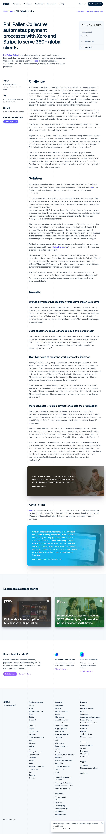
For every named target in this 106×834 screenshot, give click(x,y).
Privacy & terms (86, 720)
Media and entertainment (64, 760)
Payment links (34, 755)
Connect (32, 726)
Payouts (32, 760)
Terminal (32, 775)
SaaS (56, 740)
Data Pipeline (33, 731)
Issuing (31, 746)
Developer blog (60, 814)
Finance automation (62, 723)
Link (30, 749)
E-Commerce (59, 717)
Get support (84, 765)
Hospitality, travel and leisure (65, 755)
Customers (8, 11)
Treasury (32, 778)
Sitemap (83, 731)
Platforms (58, 737)
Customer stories (86, 708)
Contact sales (94, 4)
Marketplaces (59, 731)
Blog (82, 711)
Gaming (57, 752)
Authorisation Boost (36, 711)
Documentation (60, 797)
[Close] (102, 823)
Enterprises (59, 705)
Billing (31, 714)
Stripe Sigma (33, 769)
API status (58, 803)
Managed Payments (36, 752)
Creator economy (61, 746)
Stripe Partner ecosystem (64, 786)
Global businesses (61, 726)
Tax (30, 772)
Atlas (31, 708)
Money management (62, 734)
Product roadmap (86, 745)
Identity (32, 740)
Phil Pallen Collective (12, 55)
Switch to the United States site (65, 829)
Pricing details (60, 669)
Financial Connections (37, 737)
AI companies (59, 743)
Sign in (81, 4)
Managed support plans (88, 768)
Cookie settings (86, 734)
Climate (31, 723)
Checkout (32, 720)
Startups (58, 708)
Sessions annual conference (90, 717)
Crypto (31, 729)
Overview (80, 11)
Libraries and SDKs (61, 808)
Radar (31, 763)
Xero (36, 61)
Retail (57, 772)
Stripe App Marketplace (63, 783)
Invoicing (32, 743)
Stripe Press (84, 754)
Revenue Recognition (36, 766)
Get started (9, 674)
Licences (83, 728)
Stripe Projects (60, 811)
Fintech (57, 749)
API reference (85, 671)
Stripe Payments (59, 247)
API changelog (60, 806)
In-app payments (61, 729)
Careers (83, 748)
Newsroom (84, 751)
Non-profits (59, 763)
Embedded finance (61, 720)
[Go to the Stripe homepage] (6, 702)
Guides (82, 705)
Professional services (62, 766)
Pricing (61, 4)
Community (84, 714)
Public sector (59, 769)
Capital (31, 717)
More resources (86, 737)
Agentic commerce (61, 711)
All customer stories (95, 11)
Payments (32, 758)
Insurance (58, 758)
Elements (32, 734)
